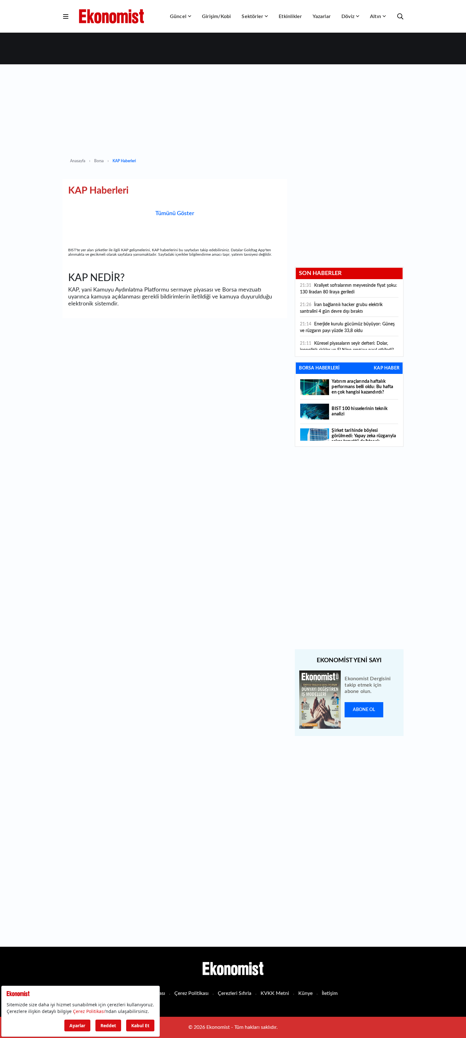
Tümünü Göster (174, 213)
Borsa (99, 161)
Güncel (178, 16)
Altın (375, 16)
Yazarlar (322, 16)
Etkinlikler (290, 16)
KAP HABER (386, 368)
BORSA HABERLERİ (319, 368)
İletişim (330, 993)
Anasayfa (77, 161)
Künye (305, 993)
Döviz (347, 16)
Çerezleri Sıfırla (234, 993)
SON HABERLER (320, 273)
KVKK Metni (275, 993)
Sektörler (252, 16)
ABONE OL (364, 710)
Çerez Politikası (191, 993)
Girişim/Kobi (216, 16)
